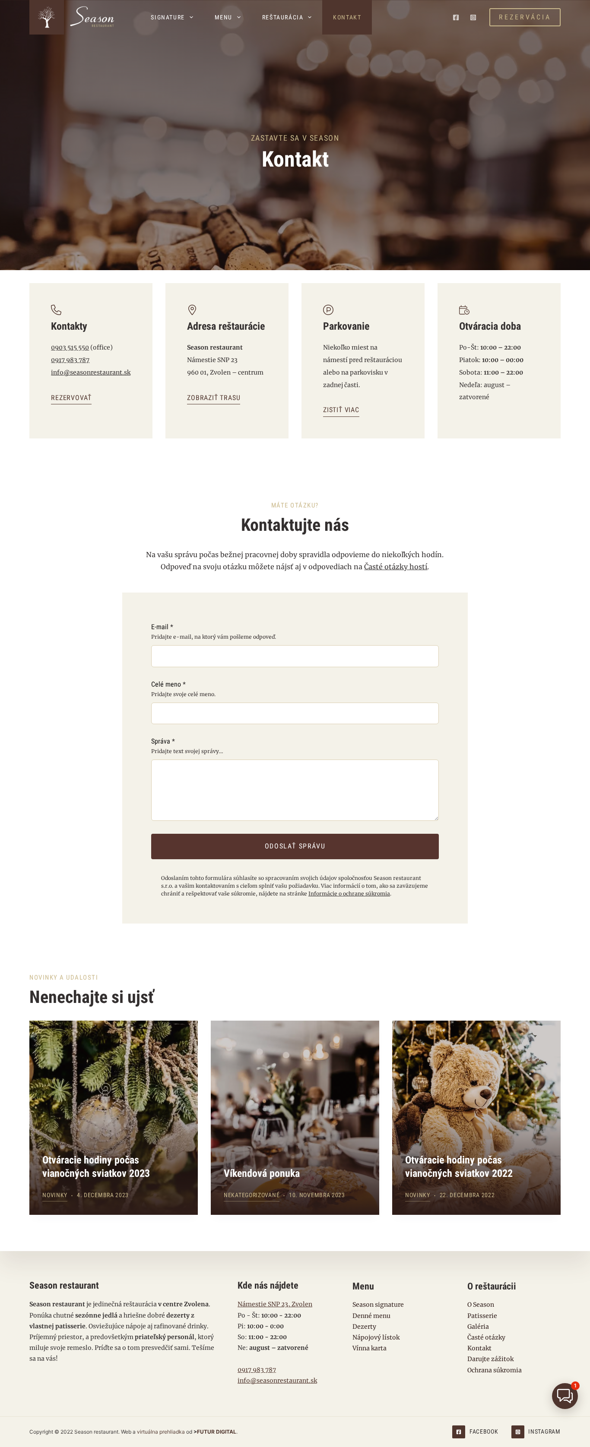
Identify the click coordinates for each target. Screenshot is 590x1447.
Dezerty (364, 1326)
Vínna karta (369, 1348)
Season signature (378, 1304)
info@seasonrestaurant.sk (90, 372)
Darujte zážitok (490, 1359)
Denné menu (371, 1316)
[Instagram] (473, 17)
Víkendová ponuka (262, 1173)
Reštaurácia (283, 17)
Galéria (478, 1326)
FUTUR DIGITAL (216, 1431)
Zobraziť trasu (213, 398)
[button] (565, 1396)
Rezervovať (71, 398)
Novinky (54, 1195)
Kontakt (347, 17)
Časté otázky (486, 1337)
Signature (167, 17)
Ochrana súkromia (494, 1370)
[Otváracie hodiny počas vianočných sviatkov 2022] (476, 1118)
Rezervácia (525, 17)
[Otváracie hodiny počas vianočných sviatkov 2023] (113, 1118)
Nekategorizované (251, 1195)
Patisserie (482, 1316)
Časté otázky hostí (395, 566)
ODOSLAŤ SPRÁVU (295, 846)
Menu (223, 17)
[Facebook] (456, 17)
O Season (480, 1304)
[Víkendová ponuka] (295, 1118)
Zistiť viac (341, 410)
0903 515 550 (70, 347)
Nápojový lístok (376, 1337)
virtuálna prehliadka (161, 1431)
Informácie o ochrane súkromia (349, 893)
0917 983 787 (70, 360)
